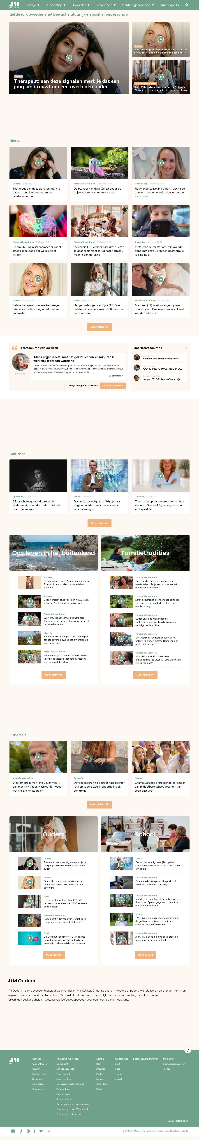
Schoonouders (63, 1099)
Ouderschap (53, 5)
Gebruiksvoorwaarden (174, 1063)
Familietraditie (63, 1094)
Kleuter (100, 1078)
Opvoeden (79, 5)
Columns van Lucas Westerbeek (72, 1109)
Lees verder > (116, 375)
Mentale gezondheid (136, 5)
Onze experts (169, 5)
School (118, 1078)
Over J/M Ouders (40, 1063)
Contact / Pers (39, 1074)
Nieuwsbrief (38, 1078)
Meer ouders (53, 955)
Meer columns (99, 523)
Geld (117, 1063)
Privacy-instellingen (177, 1120)
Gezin (117, 1068)
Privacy (166, 1068)
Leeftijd (31, 5)
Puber (99, 1089)
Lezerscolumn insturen (145, 1058)
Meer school (145, 955)
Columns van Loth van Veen (70, 1114)
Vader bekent (63, 1074)
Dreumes (100, 1068)
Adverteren (38, 1083)
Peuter (99, 1074)
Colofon (36, 1068)
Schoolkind (101, 1083)
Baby (98, 1063)
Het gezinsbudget (65, 1068)
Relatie (118, 1074)
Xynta (185, 1130)
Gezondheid (103, 5)
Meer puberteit (99, 804)
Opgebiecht (62, 1063)
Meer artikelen (99, 327)
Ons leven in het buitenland (70, 1083)
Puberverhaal (63, 1089)
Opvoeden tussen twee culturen (72, 1104)
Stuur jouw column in (113, 385)
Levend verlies (63, 1078)
